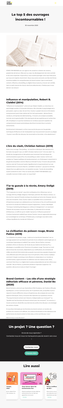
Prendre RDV (31, 353)
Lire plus (25, 397)
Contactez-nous (31, 347)
